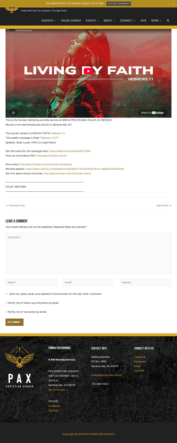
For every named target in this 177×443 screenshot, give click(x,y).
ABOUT (108, 20)
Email (137, 366)
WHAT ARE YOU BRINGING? (119, 3)
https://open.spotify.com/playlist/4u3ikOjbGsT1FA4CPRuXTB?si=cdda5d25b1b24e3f (74, 168)
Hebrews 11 (57, 133)
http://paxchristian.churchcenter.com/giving (46, 164)
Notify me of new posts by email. (27, 311)
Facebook (54, 405)
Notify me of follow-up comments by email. (33, 302)
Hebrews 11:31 (49, 137)
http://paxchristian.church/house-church (67, 173)
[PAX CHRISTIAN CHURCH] (12, 7)
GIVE (143, 20)
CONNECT (126, 20)
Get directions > (57, 389)
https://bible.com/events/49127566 (69, 151)
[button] (168, 20)
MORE (155, 20)
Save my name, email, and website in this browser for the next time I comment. (55, 293)
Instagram (140, 361)
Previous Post (15, 205)
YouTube (53, 410)
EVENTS (91, 20)
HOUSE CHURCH (71, 20)
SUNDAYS (47, 20)
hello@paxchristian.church (106, 375)
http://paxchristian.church (51, 155)
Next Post (164, 205)
